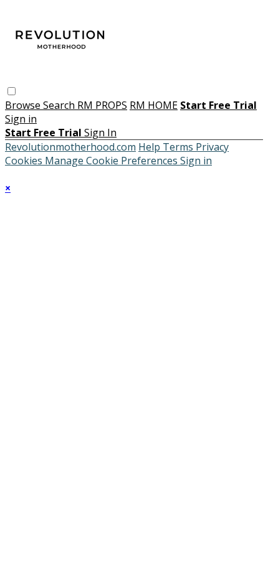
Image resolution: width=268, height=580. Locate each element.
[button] (11, 91)
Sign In (100, 132)
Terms (179, 147)
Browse (24, 105)
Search (60, 105)
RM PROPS (102, 105)
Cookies (25, 160)
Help (150, 147)
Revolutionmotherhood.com (70, 147)
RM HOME (154, 105)
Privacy (212, 147)
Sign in (21, 119)
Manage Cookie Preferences (112, 160)
